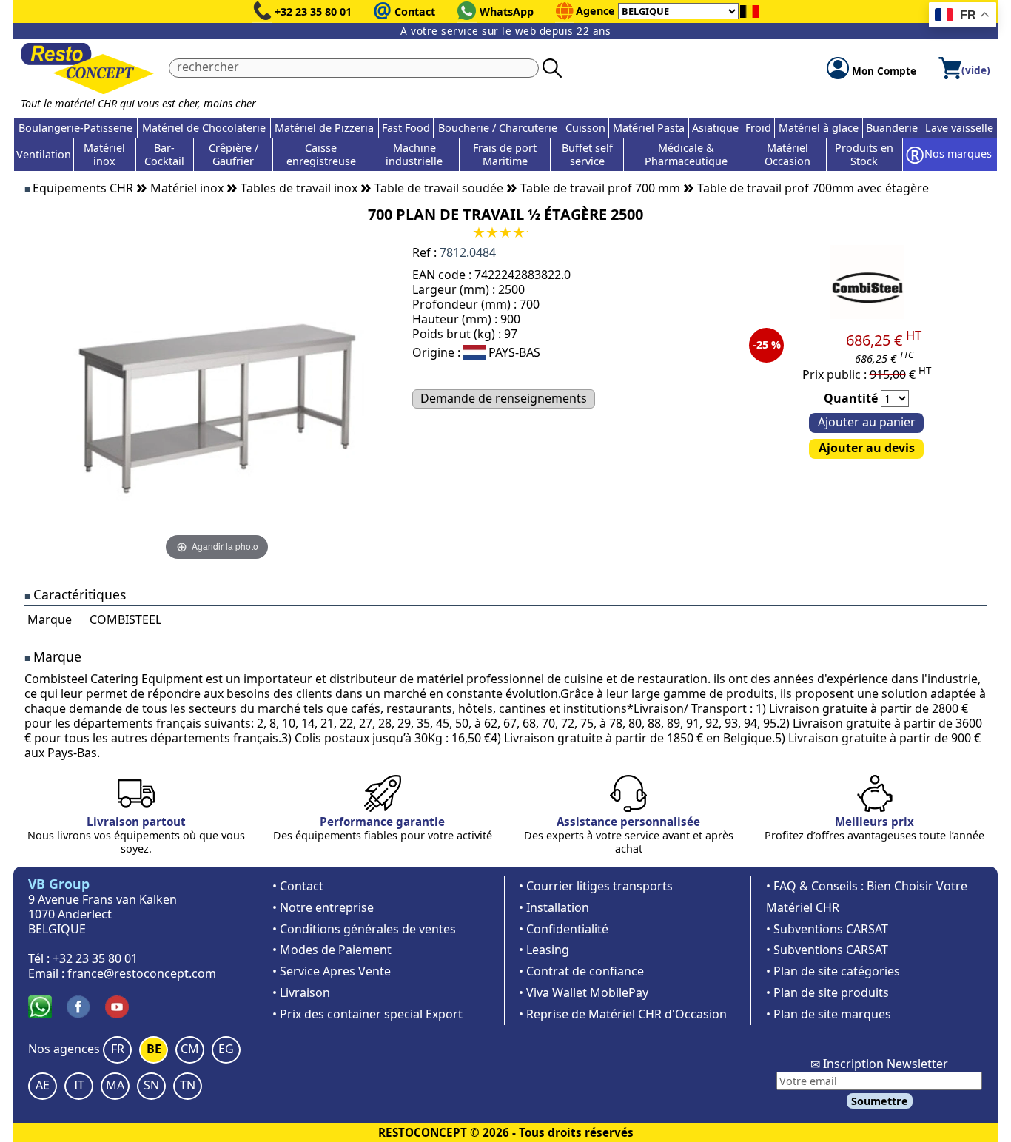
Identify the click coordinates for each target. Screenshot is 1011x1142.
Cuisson (585, 128)
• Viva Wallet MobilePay (583, 992)
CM (190, 1049)
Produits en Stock (864, 154)
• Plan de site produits (827, 992)
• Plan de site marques (828, 1014)
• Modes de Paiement (332, 949)
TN (187, 1085)
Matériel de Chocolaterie (204, 128)
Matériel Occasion (787, 154)
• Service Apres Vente (331, 971)
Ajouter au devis (867, 448)
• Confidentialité (563, 929)
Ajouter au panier (867, 422)
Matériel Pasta (649, 128)
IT (79, 1085)
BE (154, 1049)
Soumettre (879, 1101)
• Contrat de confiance (581, 971)
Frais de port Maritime (505, 154)
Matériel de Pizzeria (324, 128)
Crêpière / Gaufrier (233, 154)
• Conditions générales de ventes (364, 929)
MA (115, 1085)
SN (151, 1085)
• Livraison (301, 992)
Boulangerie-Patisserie (75, 128)
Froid (758, 128)
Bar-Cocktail (164, 154)
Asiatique (715, 128)
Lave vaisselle (959, 128)
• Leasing (544, 949)
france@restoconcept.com (141, 973)
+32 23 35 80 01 (313, 11)
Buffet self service (587, 154)
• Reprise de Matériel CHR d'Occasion (623, 1014)
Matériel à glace (819, 128)
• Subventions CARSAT (827, 929)
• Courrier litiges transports (596, 886)
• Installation (554, 907)
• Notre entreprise (323, 907)
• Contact (297, 886)
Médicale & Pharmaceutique (686, 154)
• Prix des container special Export (367, 1014)
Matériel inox (104, 154)
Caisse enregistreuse (321, 154)
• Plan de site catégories (833, 971)
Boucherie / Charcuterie (497, 128)
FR (117, 1049)
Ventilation (43, 154)
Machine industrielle (414, 154)
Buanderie (892, 128)
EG (226, 1049)
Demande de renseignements (503, 398)
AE (43, 1085)
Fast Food (406, 128)
